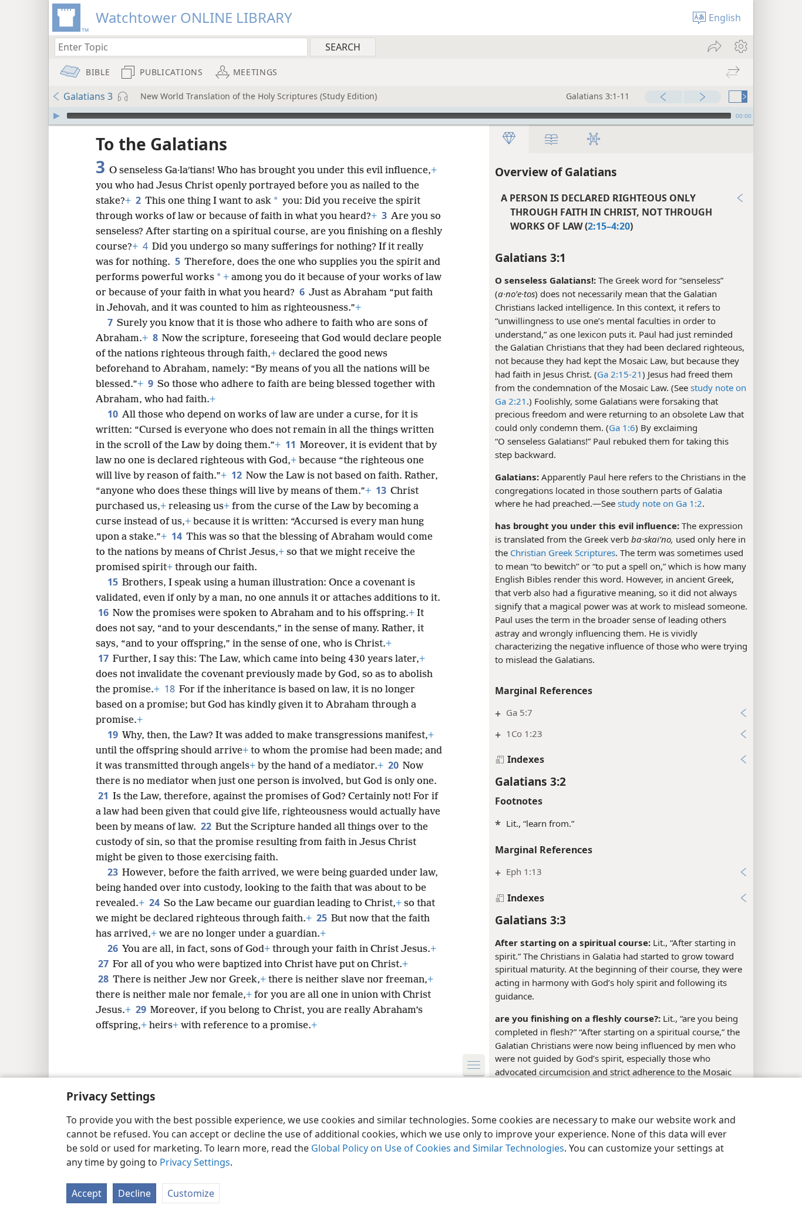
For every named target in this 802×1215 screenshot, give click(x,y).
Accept (87, 1193)
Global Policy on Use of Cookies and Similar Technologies (437, 1148)
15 (113, 581)
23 (113, 872)
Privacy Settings (195, 1162)
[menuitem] (740, 46)
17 (104, 658)
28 (104, 978)
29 (142, 1009)
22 (207, 826)
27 (104, 963)
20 (394, 765)
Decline (134, 1193)
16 (104, 612)
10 (113, 414)
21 (104, 795)
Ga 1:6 (622, 427)
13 (382, 490)
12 (237, 475)
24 (155, 902)
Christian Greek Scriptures (562, 552)
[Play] (56, 115)
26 (113, 948)
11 (291, 444)
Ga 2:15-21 (619, 374)
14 (177, 536)
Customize (190, 1193)
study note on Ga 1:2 (660, 503)
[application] (401, 115)
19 (113, 734)
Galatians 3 (88, 96)
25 (322, 917)
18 (170, 688)
